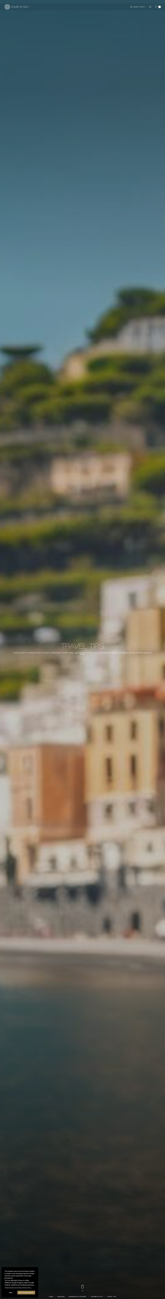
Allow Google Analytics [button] (26, 1292)
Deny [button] (10, 1292)
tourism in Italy (97, 1296)
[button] (18, 1287)
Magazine (61, 1296)
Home (51, 1296)
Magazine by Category (77, 1296)
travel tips (111, 1296)
